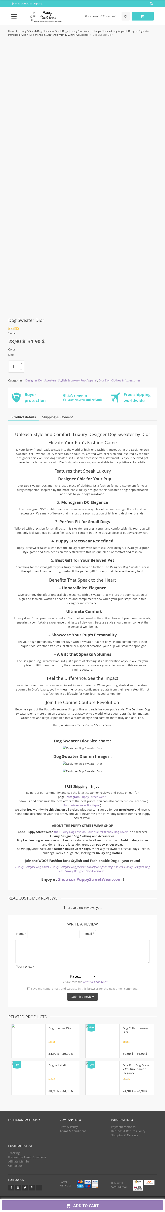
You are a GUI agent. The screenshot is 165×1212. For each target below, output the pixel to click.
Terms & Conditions (95, 982)
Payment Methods (123, 1127)
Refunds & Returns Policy (128, 1131)
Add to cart (85, 1205)
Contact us (15, 1166)
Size (11, 355)
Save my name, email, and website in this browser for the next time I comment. (84, 988)
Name (21, 934)
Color (11, 349)
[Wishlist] (126, 16)
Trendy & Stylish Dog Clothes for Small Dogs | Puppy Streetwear (55, 31)
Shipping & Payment (57, 417)
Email (89, 934)
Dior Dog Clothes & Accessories (119, 380)
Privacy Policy (69, 1127)
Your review (25, 966)
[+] (21, 364)
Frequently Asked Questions (27, 1157)
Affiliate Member (19, 1161)
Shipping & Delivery (124, 1135)
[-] (21, 370)
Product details (23, 417)
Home (11, 31)
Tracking (14, 1153)
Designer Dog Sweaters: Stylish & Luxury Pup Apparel (59, 34)
